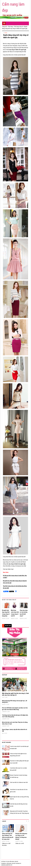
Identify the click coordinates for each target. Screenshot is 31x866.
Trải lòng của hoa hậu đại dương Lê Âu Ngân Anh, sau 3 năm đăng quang (15, 716)
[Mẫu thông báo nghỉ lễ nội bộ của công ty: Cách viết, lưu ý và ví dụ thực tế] (14, 685)
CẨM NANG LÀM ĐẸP (11, 863)
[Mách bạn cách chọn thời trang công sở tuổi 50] (15, 606)
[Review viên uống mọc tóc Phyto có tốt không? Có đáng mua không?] (21, 828)
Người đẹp (4, 674)
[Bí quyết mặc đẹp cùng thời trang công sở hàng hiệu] (6, 606)
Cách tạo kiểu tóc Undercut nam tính (19, 782)
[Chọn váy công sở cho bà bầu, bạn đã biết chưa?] (24, 606)
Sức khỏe (4, 845)
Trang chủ (4, 26)
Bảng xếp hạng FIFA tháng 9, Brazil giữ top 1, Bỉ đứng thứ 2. (14, 701)
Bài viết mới (8, 625)
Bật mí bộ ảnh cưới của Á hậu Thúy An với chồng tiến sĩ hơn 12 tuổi (15, 723)
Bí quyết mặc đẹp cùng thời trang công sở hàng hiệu (6, 613)
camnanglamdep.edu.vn (6, 865)
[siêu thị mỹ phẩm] (14, 649)
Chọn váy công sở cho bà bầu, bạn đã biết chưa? (24, 613)
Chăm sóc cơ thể (6, 843)
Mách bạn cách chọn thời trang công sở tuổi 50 (15, 613)
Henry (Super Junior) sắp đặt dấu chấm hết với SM (14, 730)
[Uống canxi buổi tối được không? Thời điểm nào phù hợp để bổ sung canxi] (8, 828)
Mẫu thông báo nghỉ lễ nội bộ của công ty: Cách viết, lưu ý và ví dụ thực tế (15, 694)
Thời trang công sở (18, 26)
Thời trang (10, 26)
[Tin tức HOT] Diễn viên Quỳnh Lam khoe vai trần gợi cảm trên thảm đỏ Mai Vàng (15, 708)
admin (6, 32)
